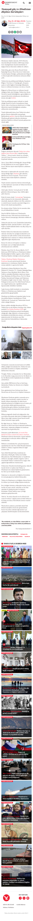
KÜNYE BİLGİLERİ (8, 904)
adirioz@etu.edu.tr (14, 27)
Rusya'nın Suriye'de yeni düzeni (16, 584)
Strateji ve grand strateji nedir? (16, 712)
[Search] (23, 3)
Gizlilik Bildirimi (20, 904)
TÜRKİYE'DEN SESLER (7, 546)
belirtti (14, 98)
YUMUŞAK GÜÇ (24, 534)
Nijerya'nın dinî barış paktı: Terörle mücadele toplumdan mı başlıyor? (16, 562)
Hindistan (16, 173)
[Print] (20, 32)
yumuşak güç (19, 197)
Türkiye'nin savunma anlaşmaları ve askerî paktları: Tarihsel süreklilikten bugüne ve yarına (16, 881)
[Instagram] (27, 898)
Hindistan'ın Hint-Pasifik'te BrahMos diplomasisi (16, 798)
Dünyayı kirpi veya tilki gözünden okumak (15, 840)
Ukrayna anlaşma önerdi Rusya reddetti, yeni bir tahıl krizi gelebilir (15, 861)
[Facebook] (20, 898)
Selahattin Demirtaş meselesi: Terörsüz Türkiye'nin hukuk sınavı (16, 604)
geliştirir (12, 116)
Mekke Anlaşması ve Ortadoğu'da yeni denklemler (14, 648)
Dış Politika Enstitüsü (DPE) (15, 309)
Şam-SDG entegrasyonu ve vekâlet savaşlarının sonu (16, 626)
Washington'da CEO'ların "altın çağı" (21, 145)
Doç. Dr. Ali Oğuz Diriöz (16, 21)
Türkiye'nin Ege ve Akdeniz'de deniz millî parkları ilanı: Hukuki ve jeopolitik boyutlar (16, 733)
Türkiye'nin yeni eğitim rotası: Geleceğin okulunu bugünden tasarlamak (16, 818)
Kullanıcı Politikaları (8, 907)
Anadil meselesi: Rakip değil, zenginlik (16, 669)
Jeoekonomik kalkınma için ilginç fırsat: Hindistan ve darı (21, 137)
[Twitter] (24, 898)
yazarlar (27, 536)
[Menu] (30, 3)
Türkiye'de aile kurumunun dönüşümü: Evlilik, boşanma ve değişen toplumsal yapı (16, 690)
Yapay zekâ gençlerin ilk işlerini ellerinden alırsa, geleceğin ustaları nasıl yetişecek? (16, 775)
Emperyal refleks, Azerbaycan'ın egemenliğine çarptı (15, 754)
